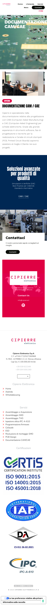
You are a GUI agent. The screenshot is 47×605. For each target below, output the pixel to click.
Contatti (38, 7)
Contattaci (22, 376)
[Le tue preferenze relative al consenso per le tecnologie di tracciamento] (43, 601)
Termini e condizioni (23, 586)
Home (20, 4)
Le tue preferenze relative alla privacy (26, 598)
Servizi (40, 4)
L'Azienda (30, 4)
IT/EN (41, 11)
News (26, 7)
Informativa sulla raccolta (14, 602)
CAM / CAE (23, 196)
